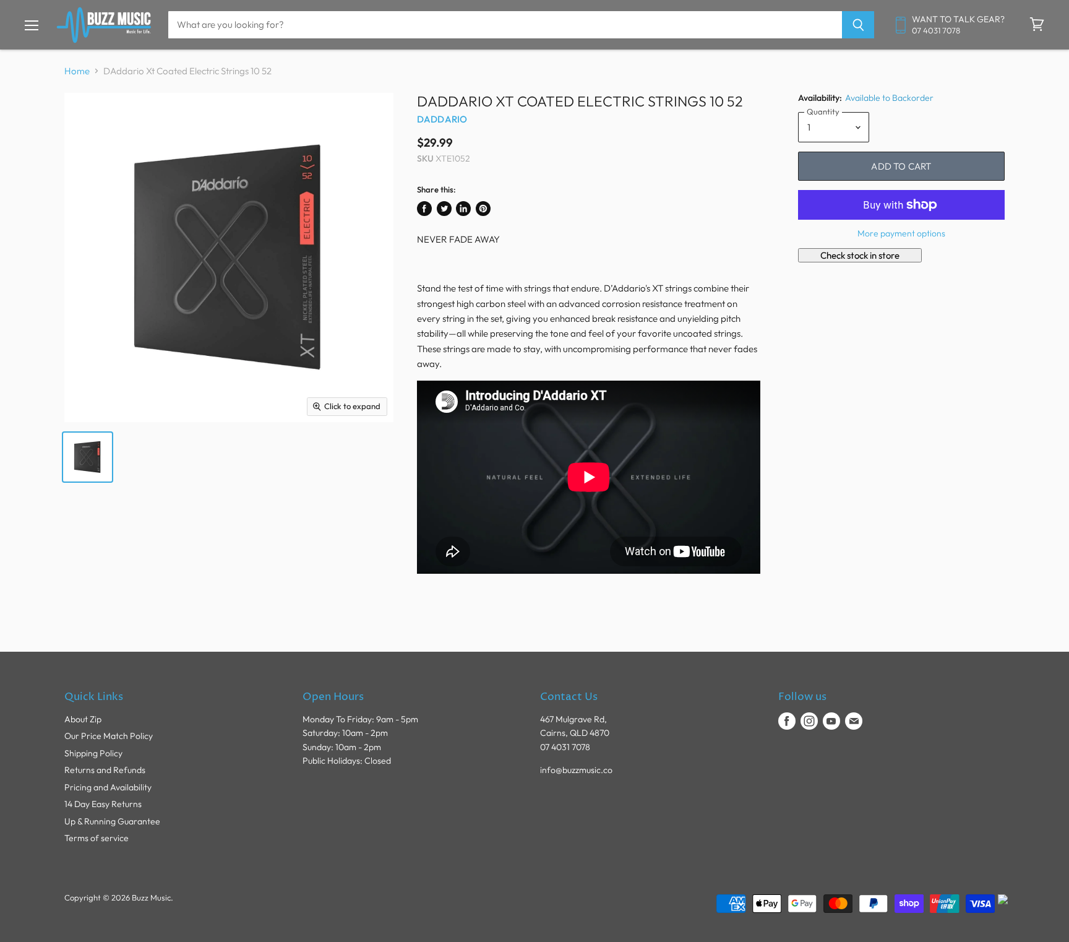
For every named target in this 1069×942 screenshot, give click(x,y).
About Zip (82, 719)
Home (77, 71)
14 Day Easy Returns (103, 804)
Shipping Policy (93, 753)
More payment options (901, 233)
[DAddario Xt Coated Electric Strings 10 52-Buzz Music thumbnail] (87, 457)
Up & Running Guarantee (112, 821)
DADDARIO (442, 119)
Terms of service (96, 838)
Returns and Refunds (104, 770)
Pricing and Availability (108, 787)
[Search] (858, 25)
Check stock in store (859, 255)
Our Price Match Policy (108, 735)
